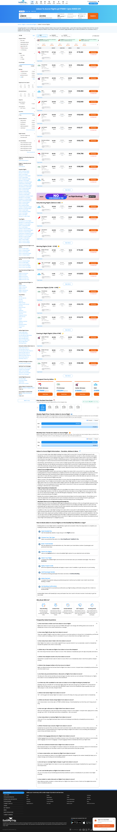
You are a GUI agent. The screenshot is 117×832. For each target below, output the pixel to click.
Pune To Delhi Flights (23, 177)
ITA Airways (24, 50)
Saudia (20, 318)
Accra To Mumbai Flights (24, 261)
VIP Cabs (49, 803)
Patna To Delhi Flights (23, 210)
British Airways (25, 48)
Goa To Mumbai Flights (24, 205)
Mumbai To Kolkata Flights (25, 193)
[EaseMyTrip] (23, 2)
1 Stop (22, 57)
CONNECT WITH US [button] (8, 803)
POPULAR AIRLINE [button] (7, 801)
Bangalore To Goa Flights (24, 197)
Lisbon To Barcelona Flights (25, 253)
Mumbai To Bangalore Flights (25, 185)
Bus (27, 797)
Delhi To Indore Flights (24, 239)
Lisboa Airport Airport (23, 160)
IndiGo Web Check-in (24, 347)
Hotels (48, 795)
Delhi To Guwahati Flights (24, 225)
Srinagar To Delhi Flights (24, 238)
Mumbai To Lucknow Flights (25, 236)
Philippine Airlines (23, 315)
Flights (23, 24)
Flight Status (21, 382)
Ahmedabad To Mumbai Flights (26, 196)
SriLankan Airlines (23, 324)
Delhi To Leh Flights (23, 214)
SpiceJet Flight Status (23, 338)
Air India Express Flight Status (25, 335)
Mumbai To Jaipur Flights (24, 216)
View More (68, 190)
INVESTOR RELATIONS (8, 812)
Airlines (88, 797)
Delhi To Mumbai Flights (24, 171)
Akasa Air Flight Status (24, 336)
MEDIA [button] (5, 810)
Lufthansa (21, 310)
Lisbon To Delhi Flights (24, 248)
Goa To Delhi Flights (23, 227)
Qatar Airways (25, 75)
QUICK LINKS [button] (6, 795)
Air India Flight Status (23, 333)
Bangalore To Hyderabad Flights (26, 222)
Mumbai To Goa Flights (24, 180)
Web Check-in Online (24, 383)
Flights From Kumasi (23, 276)
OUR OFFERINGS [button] (7, 792)
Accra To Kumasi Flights (24, 264)
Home (19, 24)
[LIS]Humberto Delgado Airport (25, 17)
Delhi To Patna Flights (23, 203)
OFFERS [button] (5, 805)
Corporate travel (70, 801)
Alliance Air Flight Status (24, 340)
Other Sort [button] (96, 36)
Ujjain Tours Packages (24, 371)
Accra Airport (22, 166)
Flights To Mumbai (23, 287)
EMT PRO (89, 799)
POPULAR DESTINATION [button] (9, 797)
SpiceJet (21, 323)
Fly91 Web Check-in (23, 358)
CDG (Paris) (23, 128)
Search (93, 16)
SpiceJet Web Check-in (24, 354)
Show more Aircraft (31, 152)
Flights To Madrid (22, 291)
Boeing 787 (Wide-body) (26, 150)
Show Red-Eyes (24, 137)
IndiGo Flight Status (23, 332)
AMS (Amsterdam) (24, 126)
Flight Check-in (30, 803)
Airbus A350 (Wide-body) (26, 144)
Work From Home (91, 803)
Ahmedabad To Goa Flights (25, 221)
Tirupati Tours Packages (24, 369)
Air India (20, 299)
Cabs (68, 797)
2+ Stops (22, 59)
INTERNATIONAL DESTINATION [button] (10, 799)
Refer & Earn (69, 803)
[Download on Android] (76, 824)
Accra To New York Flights (24, 265)
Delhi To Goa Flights (23, 174)
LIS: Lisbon (23, 103)
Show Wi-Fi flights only (25, 135)
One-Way (22, 11)
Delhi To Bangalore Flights (25, 179)
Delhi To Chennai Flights (24, 202)
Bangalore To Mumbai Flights (25, 182)
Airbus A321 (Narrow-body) (26, 142)
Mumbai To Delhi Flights (24, 172)
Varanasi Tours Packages (25, 372)
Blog (88, 801)
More (34, 78)
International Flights (32, 24)
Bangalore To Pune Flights (25, 224)
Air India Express (22, 298)
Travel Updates (50, 801)
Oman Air (21, 313)
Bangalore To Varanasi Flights (25, 235)
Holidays (89, 795)
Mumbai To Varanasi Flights (25, 208)
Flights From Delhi (23, 274)
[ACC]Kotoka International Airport (45, 17)
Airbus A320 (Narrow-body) (26, 146)
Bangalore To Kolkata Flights (25, 199)
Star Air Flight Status (23, 341)
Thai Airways (22, 326)
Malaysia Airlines (22, 312)
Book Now (93, 52)
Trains (68, 795)
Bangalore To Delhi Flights (25, 175)
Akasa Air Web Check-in (24, 352)
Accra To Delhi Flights (23, 262)
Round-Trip (27, 11)
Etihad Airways (22, 307)
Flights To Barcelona (23, 290)
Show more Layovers (30, 129)
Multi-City (33, 11)
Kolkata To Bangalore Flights (25, 207)
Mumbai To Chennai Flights (25, 231)
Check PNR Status (70, 799)
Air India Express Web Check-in (26, 350)
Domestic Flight (22, 378)
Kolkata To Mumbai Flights (25, 228)
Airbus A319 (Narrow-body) (26, 148)
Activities (28, 801)
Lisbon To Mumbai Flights (24, 250)
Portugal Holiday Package (25, 363)
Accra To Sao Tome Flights (25, 267)
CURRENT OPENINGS (8, 814)
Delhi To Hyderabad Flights (25, 188)
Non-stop (22, 40)
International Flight (23, 380)
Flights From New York (24, 278)
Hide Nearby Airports (25, 42)
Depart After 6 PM (24, 46)
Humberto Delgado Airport (28, 387)
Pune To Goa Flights (23, 213)
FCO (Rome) (23, 122)
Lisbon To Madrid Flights (24, 255)
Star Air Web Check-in (24, 357)
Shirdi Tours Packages (24, 374)
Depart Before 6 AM (24, 44)
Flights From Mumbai (23, 273)
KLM (22, 77)
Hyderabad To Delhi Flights (25, 183)
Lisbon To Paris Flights (24, 251)
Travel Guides (50, 799)
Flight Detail (39, 61)
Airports (28, 799)
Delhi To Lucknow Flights (24, 241)
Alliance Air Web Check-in (25, 355)
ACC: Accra (23, 108)
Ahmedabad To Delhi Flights (25, 186)
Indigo (20, 309)
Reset (34, 35)
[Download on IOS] (87, 824)
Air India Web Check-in (24, 349)
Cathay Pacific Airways (24, 304)
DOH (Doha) (23, 124)
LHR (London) (23, 120)
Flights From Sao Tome (24, 279)
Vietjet (20, 327)
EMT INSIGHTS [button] (7, 807)
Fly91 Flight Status (22, 343)
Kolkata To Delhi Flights (24, 191)
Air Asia (20, 296)
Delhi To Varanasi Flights (24, 242)
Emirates (21, 305)
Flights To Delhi (22, 285)
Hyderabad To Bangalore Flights (26, 233)
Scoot (20, 319)
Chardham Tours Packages (25, 368)
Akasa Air (21, 301)
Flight (28, 795)
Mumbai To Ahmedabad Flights (26, 230)
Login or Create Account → (104, 826)
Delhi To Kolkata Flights (24, 189)
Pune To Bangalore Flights (25, 211)
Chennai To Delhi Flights (24, 194)
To (40, 14)
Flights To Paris (22, 288)
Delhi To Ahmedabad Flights (25, 200)
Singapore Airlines (23, 321)
